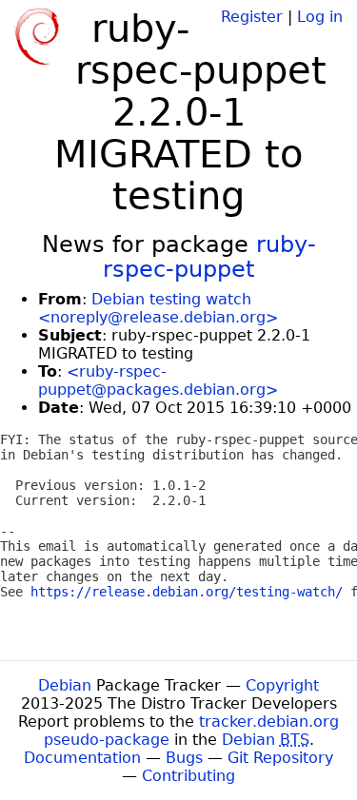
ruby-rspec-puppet (209, 257)
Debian (64, 685)
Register (252, 17)
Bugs (184, 758)
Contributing (188, 776)
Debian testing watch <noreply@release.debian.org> (158, 308)
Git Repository (280, 758)
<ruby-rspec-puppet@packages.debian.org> (158, 380)
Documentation (82, 758)
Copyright (282, 685)
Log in (320, 17)
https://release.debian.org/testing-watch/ (186, 591)
